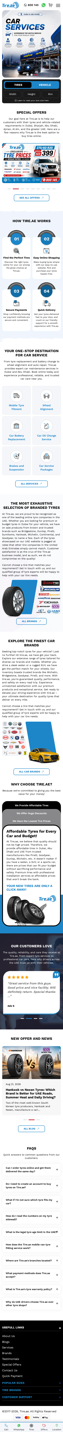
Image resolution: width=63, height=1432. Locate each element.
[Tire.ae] (10, 4)
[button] (27, 75)
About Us (8, 1336)
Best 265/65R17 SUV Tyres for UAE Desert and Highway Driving (30, 1091)
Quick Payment (12, 1376)
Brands (7, 1353)
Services (7, 1347)
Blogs (5, 1342)
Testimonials (10, 1359)
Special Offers (11, 1364)
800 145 (33, 5)
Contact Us (9, 1370)
